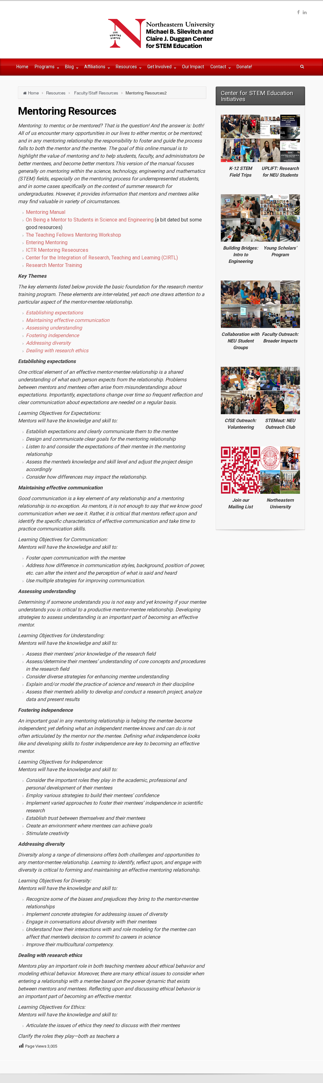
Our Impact (193, 66)
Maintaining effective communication (67, 320)
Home (22, 66)
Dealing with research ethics (57, 351)
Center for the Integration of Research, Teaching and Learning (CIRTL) (102, 258)
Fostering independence (52, 335)
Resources (127, 66)
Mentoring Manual (45, 212)
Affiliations (95, 66)
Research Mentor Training (54, 265)
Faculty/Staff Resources (96, 93)
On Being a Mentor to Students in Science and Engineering (90, 220)
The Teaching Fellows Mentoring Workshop (73, 235)
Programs (45, 66)
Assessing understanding (54, 328)
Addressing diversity (48, 343)
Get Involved (160, 66)
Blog (70, 66)
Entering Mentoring (47, 242)
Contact (218, 66)
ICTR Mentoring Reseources (57, 250)
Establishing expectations (54, 313)
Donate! (244, 66)
